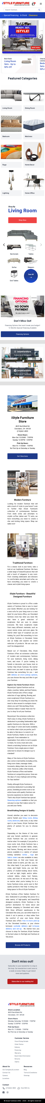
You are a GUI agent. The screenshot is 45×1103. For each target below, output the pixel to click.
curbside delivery (21, 926)
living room (27, 818)
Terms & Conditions (30, 1072)
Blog (25, 1070)
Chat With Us (25, 1088)
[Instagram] (7, 1092)
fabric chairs (12, 857)
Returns (17, 1059)
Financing (18, 1050)
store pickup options (28, 675)
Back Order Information (22, 1056)
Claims (17, 1062)
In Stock (23, 15)
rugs (32, 855)
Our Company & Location (11, 1070)
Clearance (33, 15)
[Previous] (5, 36)
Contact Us (6, 1072)
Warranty (18, 1053)
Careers (5, 1075)
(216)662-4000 (22, 431)
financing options (14, 800)
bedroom (16, 821)
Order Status (19, 1044)
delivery (14, 675)
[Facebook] (4, 1092)
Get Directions (22, 456)
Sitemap (27, 1075)
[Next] (40, 36)
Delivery (17, 1047)
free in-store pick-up (30, 921)
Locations (6, 1078)
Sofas (24, 855)
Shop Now (14, 220)
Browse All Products (22, 945)
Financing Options (22, 334)
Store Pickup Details (21, 1041)
